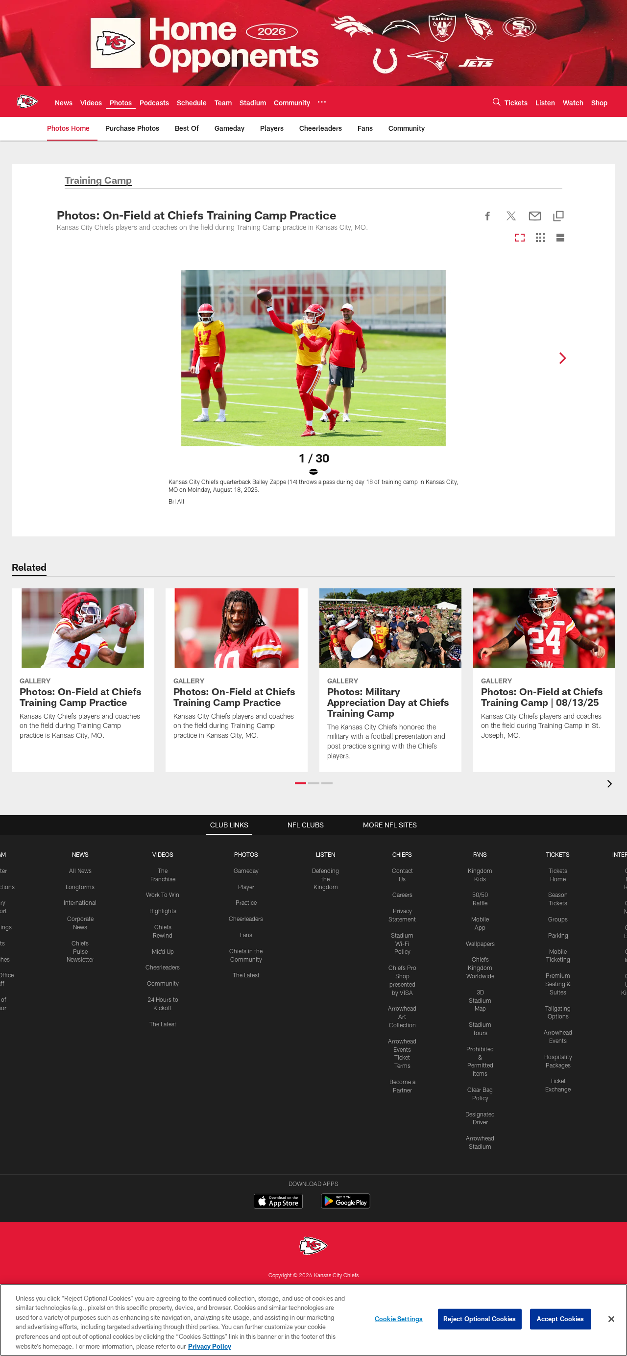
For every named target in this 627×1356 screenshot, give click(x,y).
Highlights (162, 910)
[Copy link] (558, 216)
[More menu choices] (322, 102)
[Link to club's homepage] (27, 101)
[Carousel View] (520, 238)
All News (80, 870)
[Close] (611, 1319)
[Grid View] (540, 238)
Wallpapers (480, 943)
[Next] (562, 358)
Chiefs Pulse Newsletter (80, 951)
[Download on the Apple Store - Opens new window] (278, 1202)
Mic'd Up (163, 951)
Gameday (246, 870)
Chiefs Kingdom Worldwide (480, 967)
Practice (246, 902)
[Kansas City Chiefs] (313, 1247)
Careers (402, 894)
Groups (558, 919)
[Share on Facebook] (488, 221)
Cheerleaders (162, 967)
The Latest (162, 1023)
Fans (246, 934)
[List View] (560, 238)
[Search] (497, 101)
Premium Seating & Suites (558, 983)
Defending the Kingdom (325, 879)
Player (246, 886)
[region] (313, 1320)
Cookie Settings (399, 1319)
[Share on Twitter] (511, 221)
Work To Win (162, 894)
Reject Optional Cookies (479, 1319)
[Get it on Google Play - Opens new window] (345, 1206)
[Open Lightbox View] (313, 393)
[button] (300, 783)
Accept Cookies (560, 1319)
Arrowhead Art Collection (402, 1016)
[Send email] (535, 221)
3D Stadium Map (480, 1000)
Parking (558, 935)
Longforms (80, 886)
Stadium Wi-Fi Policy (402, 943)
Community (163, 983)
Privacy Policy (209, 1346)
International (80, 902)
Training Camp (98, 181)
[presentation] (611, 785)
